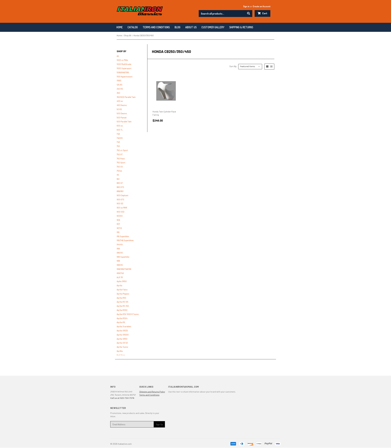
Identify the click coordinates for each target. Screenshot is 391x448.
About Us (191, 27)
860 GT (120, 183)
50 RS (119, 109)
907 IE (119, 228)
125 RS (119, 84)
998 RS (120, 265)
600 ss (120, 125)
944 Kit (120, 244)
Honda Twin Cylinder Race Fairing (164, 113)
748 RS (120, 138)
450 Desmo (122, 105)
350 (118, 93)
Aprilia (119, 285)
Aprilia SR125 (122, 330)
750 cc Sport (122, 150)
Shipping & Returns (241, 27)
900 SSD (120, 212)
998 (118, 261)
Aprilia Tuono (122, 347)
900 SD (120, 203)
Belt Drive (121, 355)
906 (118, 220)
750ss (119, 171)
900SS (120, 216)
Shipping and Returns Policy (152, 391)
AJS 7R (120, 277)
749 (118, 142)
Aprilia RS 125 (122, 302)
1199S (119, 80)
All (118, 56)
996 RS (120, 253)
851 (118, 179)
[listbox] (250, 66)
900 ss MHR (122, 207)
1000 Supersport (124, 68)
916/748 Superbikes (125, 240)
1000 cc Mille (122, 60)
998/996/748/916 (124, 269)
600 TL (120, 130)
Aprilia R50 (121, 298)
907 (118, 224)
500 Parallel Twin (124, 121)
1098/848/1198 (123, 72)
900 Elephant (122, 195)
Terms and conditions (156, 27)
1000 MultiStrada (124, 64)
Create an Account (261, 6)
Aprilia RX (121, 322)
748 (118, 134)
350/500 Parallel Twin (126, 97)
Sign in (246, 6)
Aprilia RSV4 (122, 318)
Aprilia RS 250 (123, 306)
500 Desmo (122, 113)
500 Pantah (122, 117)
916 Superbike (123, 236)
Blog (177, 27)
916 (118, 232)
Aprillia (120, 351)
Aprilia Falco (122, 289)
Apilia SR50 (122, 281)
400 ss (120, 101)
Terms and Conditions (149, 395)
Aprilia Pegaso (123, 293)
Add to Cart (166, 91)
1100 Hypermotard (124, 76)
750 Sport (121, 162)
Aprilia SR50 (122, 339)
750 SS (120, 166)
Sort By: (233, 66)
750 (118, 146)
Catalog (133, 27)
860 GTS (120, 187)
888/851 (120, 191)
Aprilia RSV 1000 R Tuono (128, 314)
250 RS (120, 89)
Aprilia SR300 (123, 334)
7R (118, 175)
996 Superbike (123, 257)
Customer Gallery (212, 27)
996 (118, 248)
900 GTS (120, 199)
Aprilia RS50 (122, 310)
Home (119, 27)
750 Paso (121, 158)
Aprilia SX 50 (122, 343)
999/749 (120, 273)
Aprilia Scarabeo (124, 326)
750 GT (120, 154)
